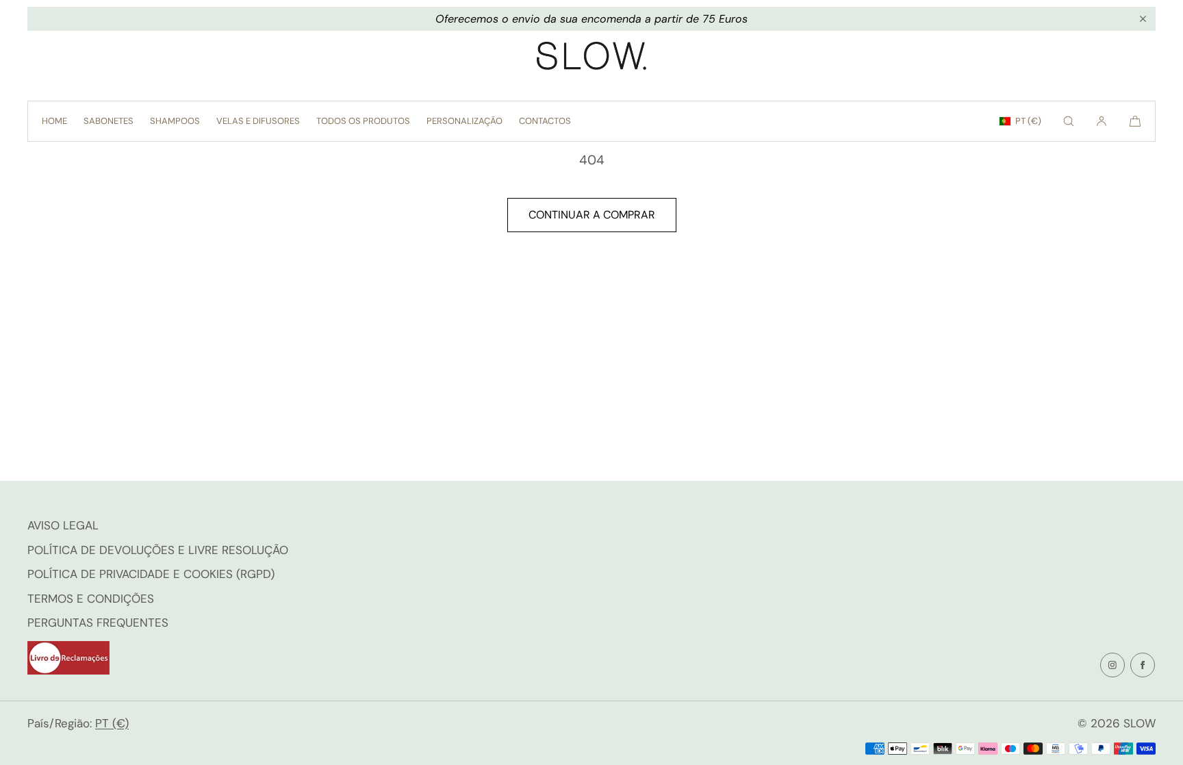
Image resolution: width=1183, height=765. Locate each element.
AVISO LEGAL (63, 525)
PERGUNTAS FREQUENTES (97, 622)
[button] (1068, 121)
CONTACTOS (545, 121)
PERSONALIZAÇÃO (465, 121)
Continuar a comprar (592, 215)
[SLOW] (591, 59)
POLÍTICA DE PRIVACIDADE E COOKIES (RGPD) (151, 573)
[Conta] (1101, 121)
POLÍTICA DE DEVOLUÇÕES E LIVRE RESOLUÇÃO (157, 549)
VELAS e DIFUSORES (258, 121)
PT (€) (1028, 121)
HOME (54, 121)
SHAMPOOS (175, 121)
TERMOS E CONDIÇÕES (90, 598)
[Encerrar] (1142, 19)
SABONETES (108, 121)
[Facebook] (1143, 665)
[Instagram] (1112, 665)
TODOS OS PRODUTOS (363, 121)
